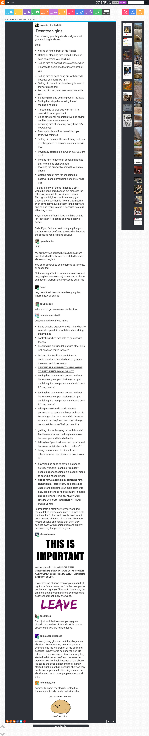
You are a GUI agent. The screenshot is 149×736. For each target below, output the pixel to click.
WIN (69, 13)
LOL (33, 13)
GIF (60, 13)
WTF (16, 13)
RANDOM (140, 13)
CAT (77, 13)
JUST (11, 2)
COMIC (96, 13)
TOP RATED (125, 13)
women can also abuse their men (20, 20)
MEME (8, 13)
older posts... (61, 726)
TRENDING (132, 13)
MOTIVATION (106, 13)
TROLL (43, 13)
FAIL (25, 13)
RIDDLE (87, 13)
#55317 (7, 20)
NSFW (51, 13)
